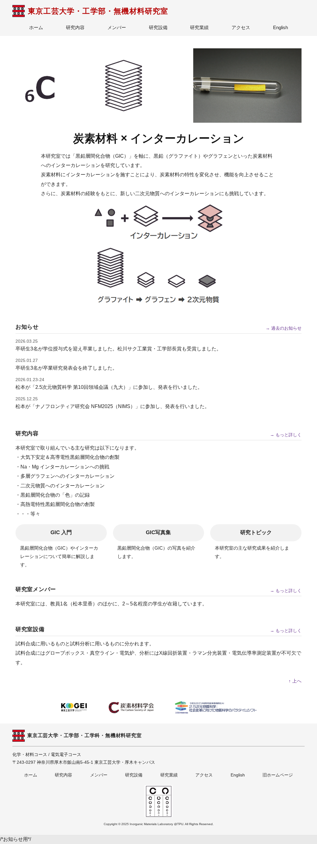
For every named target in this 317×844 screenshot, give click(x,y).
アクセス (241, 27)
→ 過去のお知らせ (284, 328)
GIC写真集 (158, 532)
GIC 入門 (61, 532)
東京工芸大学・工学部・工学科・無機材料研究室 (84, 735)
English (280, 27)
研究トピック (256, 532)
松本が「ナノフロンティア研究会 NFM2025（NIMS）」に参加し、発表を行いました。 (112, 406)
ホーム (36, 27)
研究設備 (158, 27)
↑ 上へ (295, 681)
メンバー (116, 27)
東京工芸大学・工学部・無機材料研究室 (98, 11)
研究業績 (199, 27)
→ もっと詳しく (286, 434)
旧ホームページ (278, 774)
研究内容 (75, 27)
